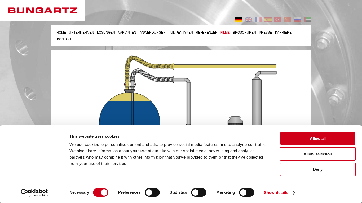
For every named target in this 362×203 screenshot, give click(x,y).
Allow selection (318, 154)
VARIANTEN (127, 32)
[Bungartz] (47, 10)
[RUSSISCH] (297, 19)
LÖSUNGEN (106, 32)
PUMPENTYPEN (181, 32)
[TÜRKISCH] (277, 19)
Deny (318, 169)
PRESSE (265, 32)
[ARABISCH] (307, 19)
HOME (61, 32)
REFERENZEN (207, 32)
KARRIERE (283, 32)
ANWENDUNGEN (153, 32)
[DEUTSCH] (238, 19)
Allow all (318, 138)
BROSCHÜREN (244, 32)
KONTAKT (64, 39)
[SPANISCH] (268, 19)
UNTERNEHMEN (81, 32)
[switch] (152, 192)
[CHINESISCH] (287, 19)
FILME (225, 32)
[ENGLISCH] (248, 19)
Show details (276, 192)
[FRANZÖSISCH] (258, 19)
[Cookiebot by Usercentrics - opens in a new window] (34, 193)
